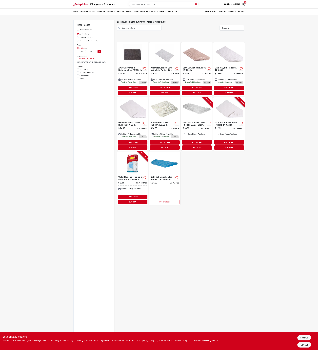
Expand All (91, 58)
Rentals (111, 12)
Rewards (232, 12)
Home (75, 12)
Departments (86, 12)
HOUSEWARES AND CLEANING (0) (91, 62)
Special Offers (124, 12)
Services (101, 12)
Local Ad (172, 12)
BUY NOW (132, 93)
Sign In (227, 4)
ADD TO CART (132, 88)
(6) (84, 69)
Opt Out (304, 345)
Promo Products (86, 29)
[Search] (196, 4)
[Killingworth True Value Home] (80, 4)
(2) (87, 72)
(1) (85, 75)
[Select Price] (99, 51)
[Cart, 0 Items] (243, 4)
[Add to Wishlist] (145, 69)
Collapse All (81, 58)
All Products (84, 33)
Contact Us (210, 12)
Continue (304, 338)
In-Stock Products (86, 37)
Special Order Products (89, 40)
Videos (241, 12)
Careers (222, 12)
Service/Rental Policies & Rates (149, 12)
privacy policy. (148, 340)
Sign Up (236, 4)
